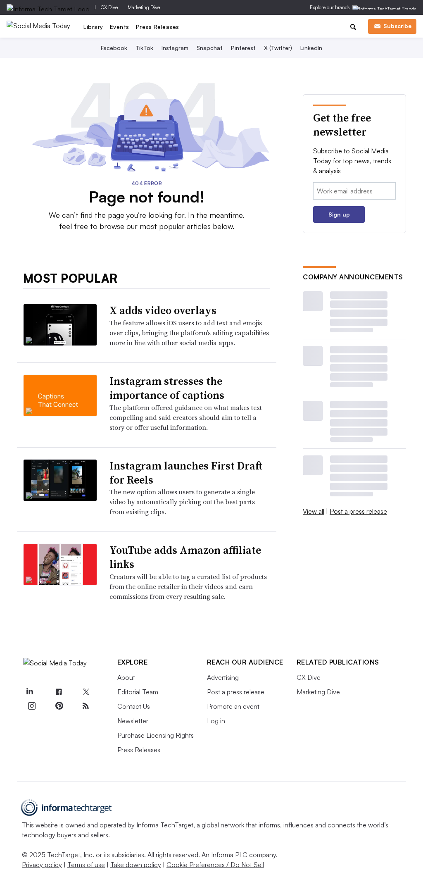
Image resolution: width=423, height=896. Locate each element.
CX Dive (109, 7)
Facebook (114, 47)
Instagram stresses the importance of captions (166, 388)
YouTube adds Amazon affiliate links (185, 557)
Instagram (175, 47)
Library (93, 26)
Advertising (223, 677)
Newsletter (132, 721)
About (126, 677)
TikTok (144, 47)
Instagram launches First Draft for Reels (186, 472)
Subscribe (397, 25)
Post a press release (358, 511)
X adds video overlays (162, 310)
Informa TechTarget (164, 825)
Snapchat (210, 47)
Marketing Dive (144, 7)
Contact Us (133, 706)
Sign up (339, 214)
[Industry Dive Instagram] (31, 706)
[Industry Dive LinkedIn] (29, 692)
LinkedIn (311, 47)
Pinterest (243, 47)
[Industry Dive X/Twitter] (86, 692)
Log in (216, 721)
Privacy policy (42, 864)
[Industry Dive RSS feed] (86, 706)
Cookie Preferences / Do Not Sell (215, 864)
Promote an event (233, 706)
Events (119, 26)
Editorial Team (137, 692)
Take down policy (135, 864)
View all (313, 511)
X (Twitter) (278, 47)
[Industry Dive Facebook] (58, 692)
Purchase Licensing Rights (155, 735)
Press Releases (157, 26)
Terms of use (86, 864)
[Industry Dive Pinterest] (58, 706)
